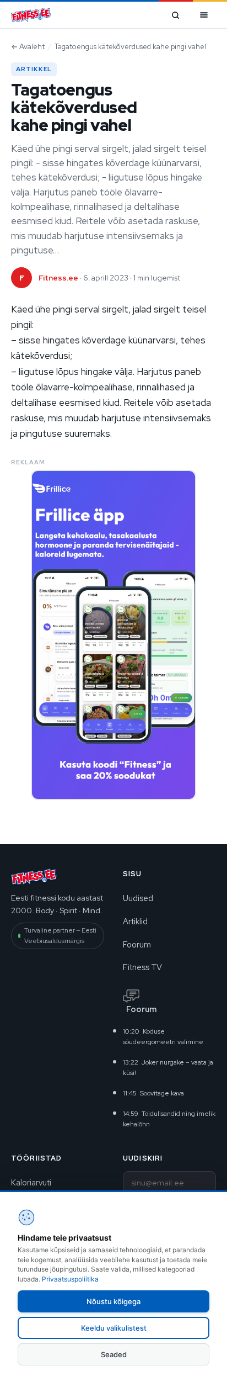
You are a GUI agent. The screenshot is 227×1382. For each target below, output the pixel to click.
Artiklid (135, 921)
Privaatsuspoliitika (70, 1279)
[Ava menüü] (204, 15)
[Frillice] (113, 634)
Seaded (114, 1354)
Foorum (137, 944)
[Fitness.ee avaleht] (31, 15)
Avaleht (28, 46)
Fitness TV (142, 967)
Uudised (138, 898)
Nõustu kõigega (113, 1301)
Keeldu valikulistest (114, 1327)
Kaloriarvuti (31, 1182)
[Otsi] (175, 15)
